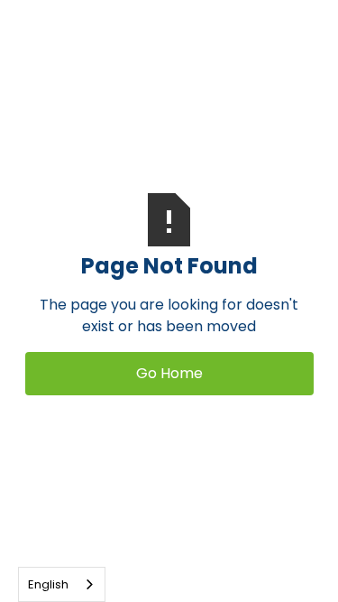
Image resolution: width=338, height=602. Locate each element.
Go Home (169, 373)
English (48, 584)
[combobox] (61, 584)
